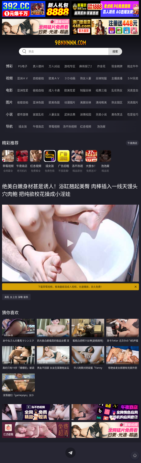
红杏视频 (85, 126)
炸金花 (101, 66)
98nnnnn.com (70, 42)
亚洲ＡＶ (22, 78)
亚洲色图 (38, 102)
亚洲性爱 (22, 90)
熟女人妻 (85, 78)
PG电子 (22, 66)
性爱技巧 (132, 114)
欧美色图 (54, 102)
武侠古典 (69, 114)
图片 (9, 102)
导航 (9, 126)
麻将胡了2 (85, 66)
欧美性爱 (69, 90)
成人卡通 (54, 90)
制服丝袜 (85, 90)
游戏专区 (69, 66)
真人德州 (38, 66)
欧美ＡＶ (54, 78)
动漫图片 (69, 102)
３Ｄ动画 (69, 78)
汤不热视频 (70, 126)
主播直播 (116, 78)
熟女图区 (116, 102)
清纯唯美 (101, 102)
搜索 (115, 51)
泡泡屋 (101, 126)
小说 (9, 114)
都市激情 (22, 114)
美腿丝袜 (85, 102)
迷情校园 (85, 114)
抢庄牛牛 (132, 66)
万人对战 (54, 66)
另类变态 (132, 90)
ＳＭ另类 (132, 78)
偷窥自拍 (22, 102)
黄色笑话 (116, 114)
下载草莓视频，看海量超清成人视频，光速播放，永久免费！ (70, 286)
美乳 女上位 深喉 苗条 (16, 297)
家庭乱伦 (38, 114)
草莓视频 (54, 126)
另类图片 (132, 102)
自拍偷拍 (38, 78)
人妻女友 (54, 114)
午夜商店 (38, 126)
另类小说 (101, 114)
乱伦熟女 (116, 90)
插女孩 (23, 126)
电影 (9, 90)
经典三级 (101, 90)
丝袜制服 (101, 78)
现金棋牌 (116, 66)
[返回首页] (135, 455)
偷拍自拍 (38, 90)
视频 (9, 78)
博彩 (9, 66)
